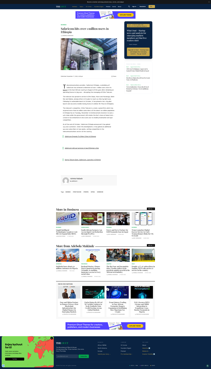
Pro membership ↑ (126, 354)
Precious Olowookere (70, 314)
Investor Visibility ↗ (148, 354)
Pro (151, 6)
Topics (82, 6)
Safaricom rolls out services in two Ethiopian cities (82, 148)
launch (65, 90)
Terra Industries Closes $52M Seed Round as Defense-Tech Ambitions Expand (137, 89)
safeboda (59, 264)
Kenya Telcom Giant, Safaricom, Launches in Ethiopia (83, 160)
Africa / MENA (102, 345)
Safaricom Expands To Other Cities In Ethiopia (80, 136)
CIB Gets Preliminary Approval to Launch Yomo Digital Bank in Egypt (137, 70)
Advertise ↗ (146, 348)
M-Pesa (93, 192)
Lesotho (108, 264)
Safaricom (100, 192)
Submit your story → (104, 354)
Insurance (84, 264)
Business (63, 24)
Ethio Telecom (77, 192)
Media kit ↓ (145, 351)
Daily (133, 264)
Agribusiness (85, 227)
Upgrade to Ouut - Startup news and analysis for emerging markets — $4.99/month (138, 52)
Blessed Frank (61, 236)
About (119, 6)
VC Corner (89, 6)
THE (61, 7)
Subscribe (84, 356)
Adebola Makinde (67, 35)
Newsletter (143, 6)
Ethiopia (86, 192)
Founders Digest (99, 6)
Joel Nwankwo (87, 236)
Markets (75, 6)
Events (114, 6)
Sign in (134, 6)
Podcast (108, 6)
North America (102, 348)
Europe (100, 351)
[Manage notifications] (207, 365)
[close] (209, 2)
